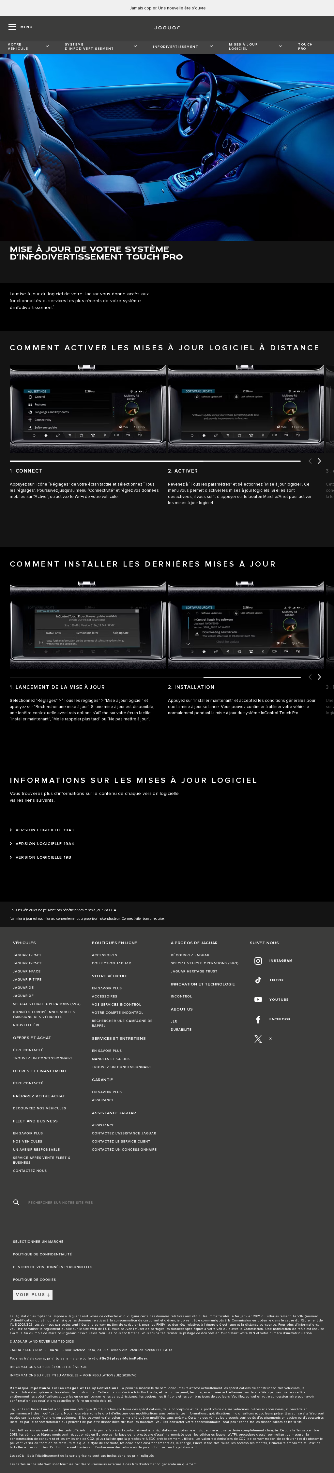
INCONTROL (181, 996)
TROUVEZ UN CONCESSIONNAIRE (43, 1058)
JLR (174, 1022)
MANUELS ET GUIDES (111, 1059)
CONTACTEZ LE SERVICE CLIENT (121, 1142)
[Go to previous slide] (309, 461)
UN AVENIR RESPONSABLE (36, 1150)
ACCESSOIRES (104, 955)
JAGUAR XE (23, 988)
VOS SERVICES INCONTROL (116, 1005)
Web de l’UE (100, 1329)
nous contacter (125, 1333)
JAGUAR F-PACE (27, 955)
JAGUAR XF (23, 996)
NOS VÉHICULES (27, 1142)
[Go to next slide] (319, 461)
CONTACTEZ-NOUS (30, 1171)
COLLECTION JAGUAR (111, 963)
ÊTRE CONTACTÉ (28, 1050)
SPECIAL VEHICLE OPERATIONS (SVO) (47, 1004)
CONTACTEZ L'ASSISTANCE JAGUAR (124, 1133)
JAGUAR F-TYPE (27, 980)
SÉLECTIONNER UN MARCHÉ (38, 1242)
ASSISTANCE (103, 1125)
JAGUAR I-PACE (27, 971)
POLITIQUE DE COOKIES (34, 1280)
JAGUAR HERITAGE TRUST (194, 971)
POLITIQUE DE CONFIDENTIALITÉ (42, 1254)
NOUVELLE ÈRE (26, 1025)
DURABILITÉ (181, 1030)
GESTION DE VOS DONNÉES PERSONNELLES (53, 1267)
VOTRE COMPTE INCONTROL (118, 1013)
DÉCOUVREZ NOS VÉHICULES (39, 1108)
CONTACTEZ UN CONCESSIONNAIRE (124, 1150)
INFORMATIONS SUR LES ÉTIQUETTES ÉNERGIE (48, 1367)
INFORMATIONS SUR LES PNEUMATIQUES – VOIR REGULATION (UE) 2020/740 (73, 1375)
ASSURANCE (103, 1100)
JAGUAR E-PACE (27, 963)
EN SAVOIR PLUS (28, 1133)
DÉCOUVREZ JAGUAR (190, 955)
